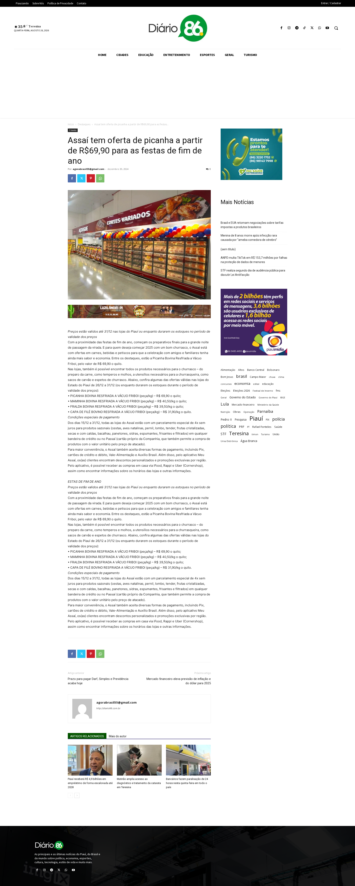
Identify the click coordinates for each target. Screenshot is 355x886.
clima (281, 377)
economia (242, 383)
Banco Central (255, 370)
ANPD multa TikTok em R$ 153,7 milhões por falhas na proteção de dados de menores (254, 260)
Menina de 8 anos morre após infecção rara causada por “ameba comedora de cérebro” (249, 237)
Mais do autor (118, 736)
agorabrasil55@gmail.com (88, 168)
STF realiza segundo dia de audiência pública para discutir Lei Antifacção (253, 272)
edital (256, 384)
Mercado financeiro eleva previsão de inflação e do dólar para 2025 (178, 681)
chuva (272, 377)
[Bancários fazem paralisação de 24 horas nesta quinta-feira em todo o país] (188, 760)
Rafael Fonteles (261, 427)
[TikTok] (304, 28)
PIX (267, 419)
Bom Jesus (227, 376)
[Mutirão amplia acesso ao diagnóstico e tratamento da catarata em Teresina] (139, 760)
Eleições (225, 390)
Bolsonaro (273, 369)
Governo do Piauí (268, 397)
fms (278, 390)
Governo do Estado (242, 397)
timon (255, 434)
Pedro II (226, 419)
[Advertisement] (177, 89)
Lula (225, 404)
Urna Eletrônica (229, 441)
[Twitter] (312, 28)
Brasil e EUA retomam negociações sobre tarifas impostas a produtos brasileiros (252, 225)
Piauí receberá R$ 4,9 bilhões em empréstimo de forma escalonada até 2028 (90, 783)
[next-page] (77, 795)
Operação (248, 412)
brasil (241, 376)
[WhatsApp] (320, 28)
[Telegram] (297, 28)
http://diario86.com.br (108, 708)
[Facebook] (281, 28)
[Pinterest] (91, 178)
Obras (237, 412)
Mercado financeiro (243, 404)
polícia (278, 419)
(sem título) (228, 249)
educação (268, 383)
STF (223, 434)
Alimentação (228, 369)
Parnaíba (265, 411)
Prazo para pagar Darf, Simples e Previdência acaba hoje (98, 681)
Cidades (72, 130)
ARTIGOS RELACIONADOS (87, 736)
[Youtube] (327, 28)
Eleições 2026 (241, 390)
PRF (241, 427)
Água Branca (249, 441)
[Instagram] (289, 28)
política (228, 426)
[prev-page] (70, 795)
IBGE (282, 397)
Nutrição (225, 412)
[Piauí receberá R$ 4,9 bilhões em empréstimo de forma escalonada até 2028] (90, 760)
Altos (241, 369)
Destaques (84, 124)
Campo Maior (258, 377)
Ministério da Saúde (268, 404)
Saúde (278, 427)
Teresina (239, 433)
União (276, 434)
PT (248, 427)
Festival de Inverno (263, 390)
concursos (226, 384)
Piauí (256, 418)
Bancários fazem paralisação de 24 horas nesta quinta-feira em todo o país (187, 783)
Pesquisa (241, 419)
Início (71, 124)
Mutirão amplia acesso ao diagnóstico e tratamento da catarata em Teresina (139, 783)
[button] (336, 28)
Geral (224, 397)
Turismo (265, 434)
